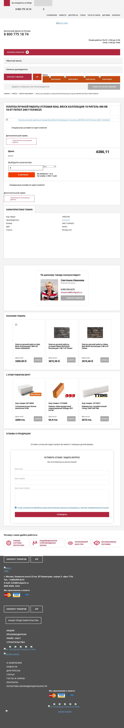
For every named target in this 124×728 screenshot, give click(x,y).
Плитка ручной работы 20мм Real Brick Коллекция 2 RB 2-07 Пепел (95, 346)
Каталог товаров (17, 559)
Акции (11, 630)
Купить (38, 360)
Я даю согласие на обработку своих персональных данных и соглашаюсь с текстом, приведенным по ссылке (63, 507)
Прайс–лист (14, 638)
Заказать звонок (74, 298)
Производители (17, 634)
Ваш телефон (20, 478)
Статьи (83, 15)
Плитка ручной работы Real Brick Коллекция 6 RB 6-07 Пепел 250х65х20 (27, 346)
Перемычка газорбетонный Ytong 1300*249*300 (94, 407)
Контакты (116, 15)
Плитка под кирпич (26, 93)
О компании (52, 15)
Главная (7, 93)
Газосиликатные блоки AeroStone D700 (25, 407)
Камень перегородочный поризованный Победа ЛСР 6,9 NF (61, 408)
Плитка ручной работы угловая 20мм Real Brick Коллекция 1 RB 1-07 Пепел (60, 346)
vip (37, 77)
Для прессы (73, 15)
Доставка (106, 15)
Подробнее (28, 337)
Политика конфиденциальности (27, 686)
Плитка (14, 93)
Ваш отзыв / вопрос (22, 488)
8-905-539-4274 (68, 289)
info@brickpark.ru (20, 583)
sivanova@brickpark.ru (71, 292)
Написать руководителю (17, 69)
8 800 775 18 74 (23, 9)
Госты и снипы (94, 15)
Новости (62, 15)
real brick (66, 220)
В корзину (23, 175)
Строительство (16, 642)
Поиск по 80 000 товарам (104, 87)
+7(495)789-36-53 (16, 579)
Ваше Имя (19, 469)
